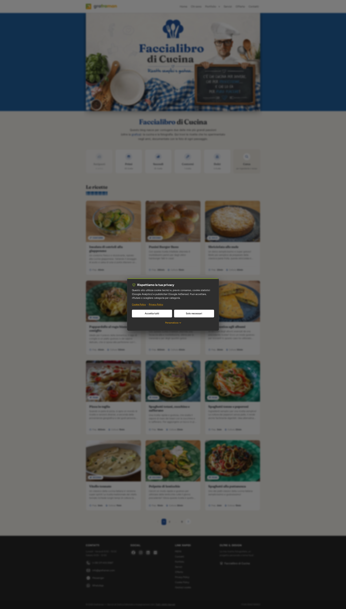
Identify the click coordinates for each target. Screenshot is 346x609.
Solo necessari (194, 313)
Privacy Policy (156, 304)
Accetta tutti (152, 313)
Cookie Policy (139, 304)
